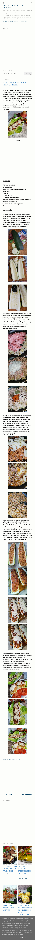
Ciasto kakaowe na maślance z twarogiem (10, 869)
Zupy (21, 22)
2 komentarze (12, 873)
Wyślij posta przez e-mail (15, 759)
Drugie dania (13, 22)
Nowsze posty (8, 795)
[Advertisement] (17, 48)
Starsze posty (27, 795)
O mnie (5, 22)
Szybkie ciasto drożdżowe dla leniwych (10, 908)
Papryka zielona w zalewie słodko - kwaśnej (25, 870)
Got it (23, 938)
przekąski (12, 761)
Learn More (13, 938)
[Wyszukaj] (31, 2)
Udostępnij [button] (5, 759)
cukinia (7, 761)
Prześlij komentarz (22, 878)
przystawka (18, 761)
